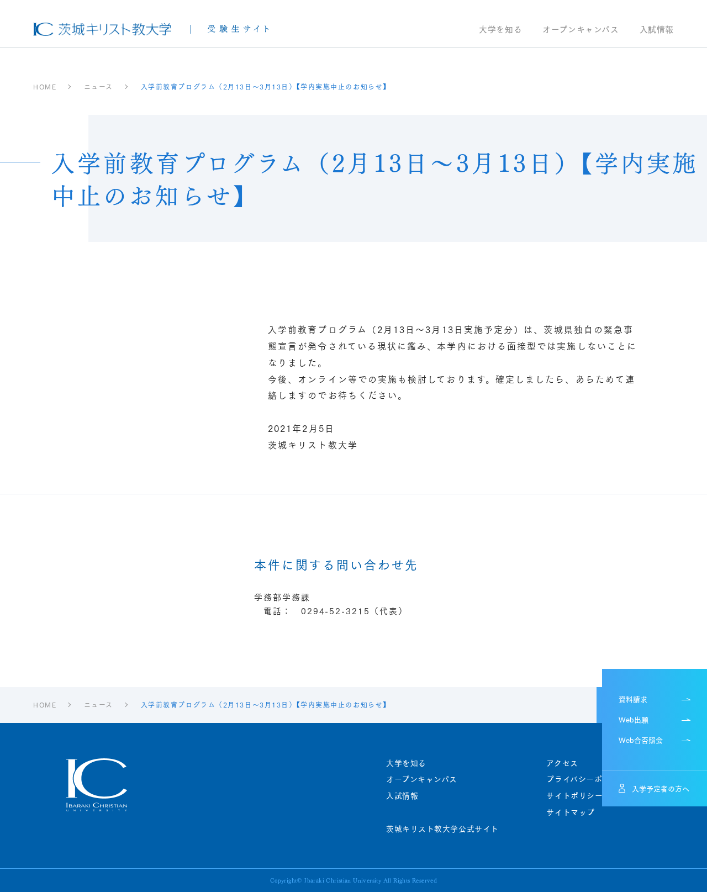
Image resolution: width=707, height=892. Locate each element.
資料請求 (633, 698)
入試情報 (657, 30)
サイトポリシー (574, 795)
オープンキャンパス (580, 30)
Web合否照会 (641, 739)
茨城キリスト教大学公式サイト (442, 828)
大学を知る (500, 30)
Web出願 (633, 719)
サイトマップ (570, 812)
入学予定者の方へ (660, 788)
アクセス (562, 763)
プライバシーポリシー (586, 779)
